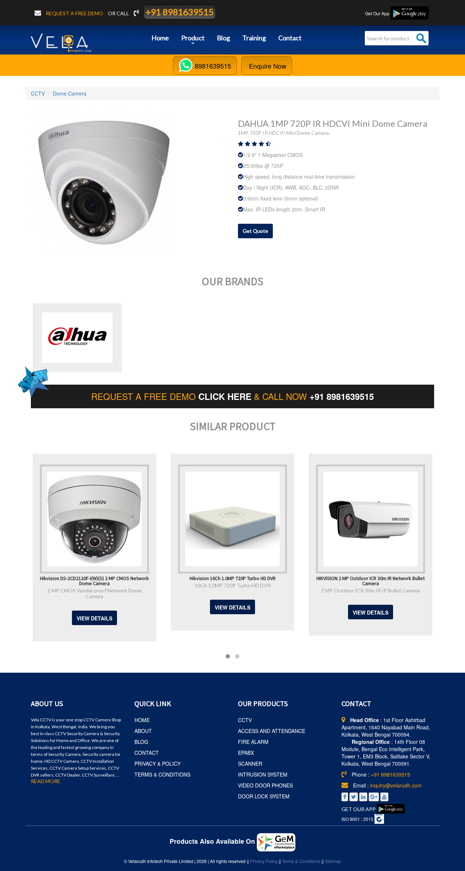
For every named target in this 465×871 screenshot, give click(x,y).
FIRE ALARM (253, 741)
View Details (94, 618)
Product (193, 40)
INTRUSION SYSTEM (262, 774)
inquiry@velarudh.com (396, 785)
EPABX (246, 752)
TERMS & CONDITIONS (162, 774)
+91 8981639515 (180, 12)
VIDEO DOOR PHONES (265, 785)
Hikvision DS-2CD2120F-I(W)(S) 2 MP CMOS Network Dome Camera (94, 580)
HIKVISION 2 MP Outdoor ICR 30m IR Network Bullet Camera (370, 580)
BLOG (141, 741)
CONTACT (146, 752)
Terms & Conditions (301, 861)
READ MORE (45, 781)
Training (254, 38)
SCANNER (250, 763)
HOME (142, 720)
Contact (290, 38)
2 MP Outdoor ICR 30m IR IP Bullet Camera (370, 590)
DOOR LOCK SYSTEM (264, 796)
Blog (223, 38)
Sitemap (333, 861)
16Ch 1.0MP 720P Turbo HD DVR (233, 585)
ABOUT (143, 730)
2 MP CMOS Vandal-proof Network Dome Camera (95, 593)
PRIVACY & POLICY (157, 763)
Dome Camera (69, 93)
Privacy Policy (264, 861)
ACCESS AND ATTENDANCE (271, 730)
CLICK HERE (226, 396)
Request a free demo (75, 13)
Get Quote (255, 231)
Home (160, 38)
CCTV (38, 93)
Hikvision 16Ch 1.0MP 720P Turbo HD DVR (233, 578)
